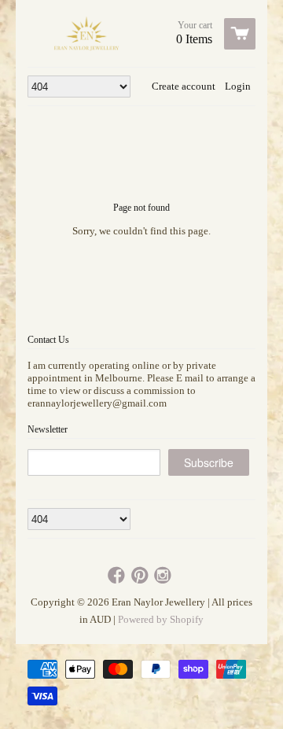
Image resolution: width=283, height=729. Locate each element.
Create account (183, 86)
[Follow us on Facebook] (118, 576)
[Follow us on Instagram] (164, 576)
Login (238, 86)
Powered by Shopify (161, 619)
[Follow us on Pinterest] (141, 576)
